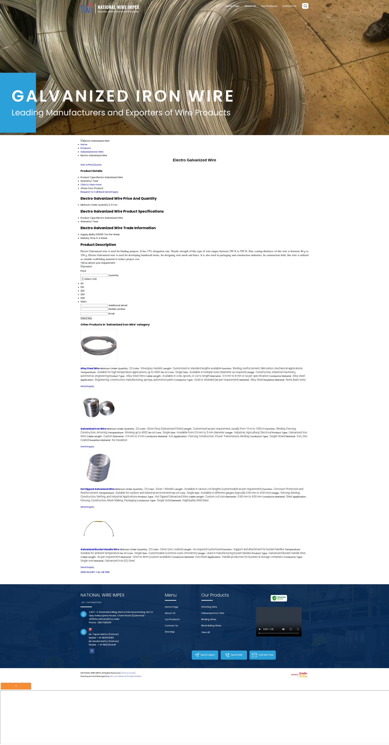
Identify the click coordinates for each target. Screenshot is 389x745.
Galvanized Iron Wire (93, 428)
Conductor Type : (206, 379)
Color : (148, 368)
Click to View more (91, 184)
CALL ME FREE (103, 572)
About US (250, 6)
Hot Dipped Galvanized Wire (98, 489)
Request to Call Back (92, 191)
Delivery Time (88, 238)
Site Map (170, 631)
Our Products (269, 6)
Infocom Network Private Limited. (126, 676)
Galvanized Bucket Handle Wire (100, 549)
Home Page (232, 6)
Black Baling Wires (211, 625)
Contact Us (289, 6)
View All (205, 632)
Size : (214, 372)
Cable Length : (178, 376)
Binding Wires (208, 619)
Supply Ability (88, 234)
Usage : (248, 432)
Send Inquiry (111, 191)
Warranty (86, 221)
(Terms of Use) (128, 672)
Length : (192, 368)
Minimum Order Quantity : (116, 368)
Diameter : (239, 376)
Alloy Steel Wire (90, 368)
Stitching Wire (209, 606)
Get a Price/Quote (91, 164)
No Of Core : (172, 372)
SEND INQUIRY (88, 572)
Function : (262, 368)
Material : (251, 379)
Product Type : (127, 376)
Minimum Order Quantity (94, 204)
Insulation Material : (285, 379)
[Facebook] (92, 652)
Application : (127, 379)
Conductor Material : (287, 376)
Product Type (88, 217)
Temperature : (120, 372)
